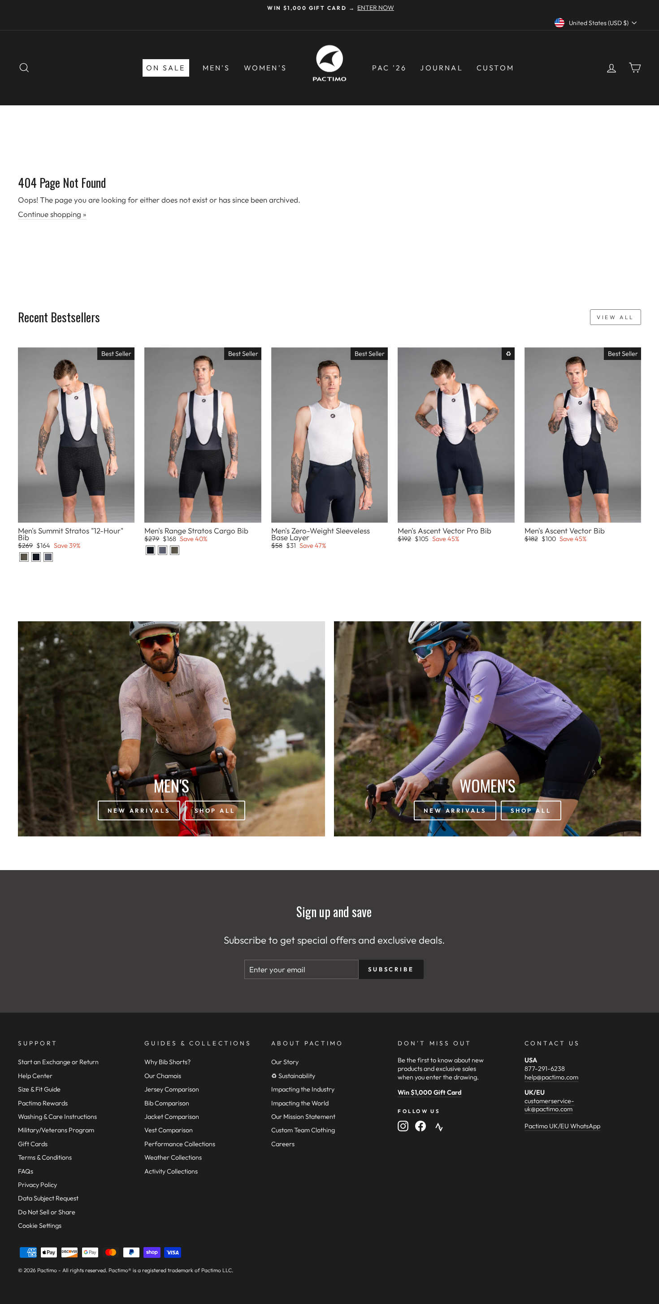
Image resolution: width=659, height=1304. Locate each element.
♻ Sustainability (293, 1076)
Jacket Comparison (171, 1117)
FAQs (25, 1171)
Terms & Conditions (45, 1157)
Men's (216, 67)
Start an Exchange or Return (58, 1062)
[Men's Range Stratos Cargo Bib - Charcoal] (162, 550)
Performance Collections (179, 1144)
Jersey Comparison (171, 1089)
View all (615, 317)
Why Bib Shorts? (167, 1062)
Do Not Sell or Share (46, 1212)
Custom (495, 67)
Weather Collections (173, 1157)
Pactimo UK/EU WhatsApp (562, 1126)
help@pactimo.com (551, 1077)
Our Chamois (162, 1076)
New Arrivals (139, 810)
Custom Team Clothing (303, 1130)
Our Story (285, 1062)
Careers (283, 1144)
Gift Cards (33, 1144)
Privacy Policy (37, 1185)
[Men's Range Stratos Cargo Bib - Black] (150, 550)
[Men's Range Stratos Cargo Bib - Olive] (174, 550)
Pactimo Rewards (43, 1103)
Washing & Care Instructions (57, 1117)
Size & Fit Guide (39, 1089)
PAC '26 (389, 67)
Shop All (215, 810)
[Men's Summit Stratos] (24, 557)
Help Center (35, 1076)
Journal (441, 67)
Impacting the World (300, 1103)
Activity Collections (171, 1171)
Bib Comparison (166, 1103)
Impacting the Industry (302, 1089)
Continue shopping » (52, 214)
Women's (265, 67)
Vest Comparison (168, 1130)
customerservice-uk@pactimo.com (549, 1105)
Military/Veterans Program (56, 1130)
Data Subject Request (48, 1198)
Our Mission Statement (303, 1117)
